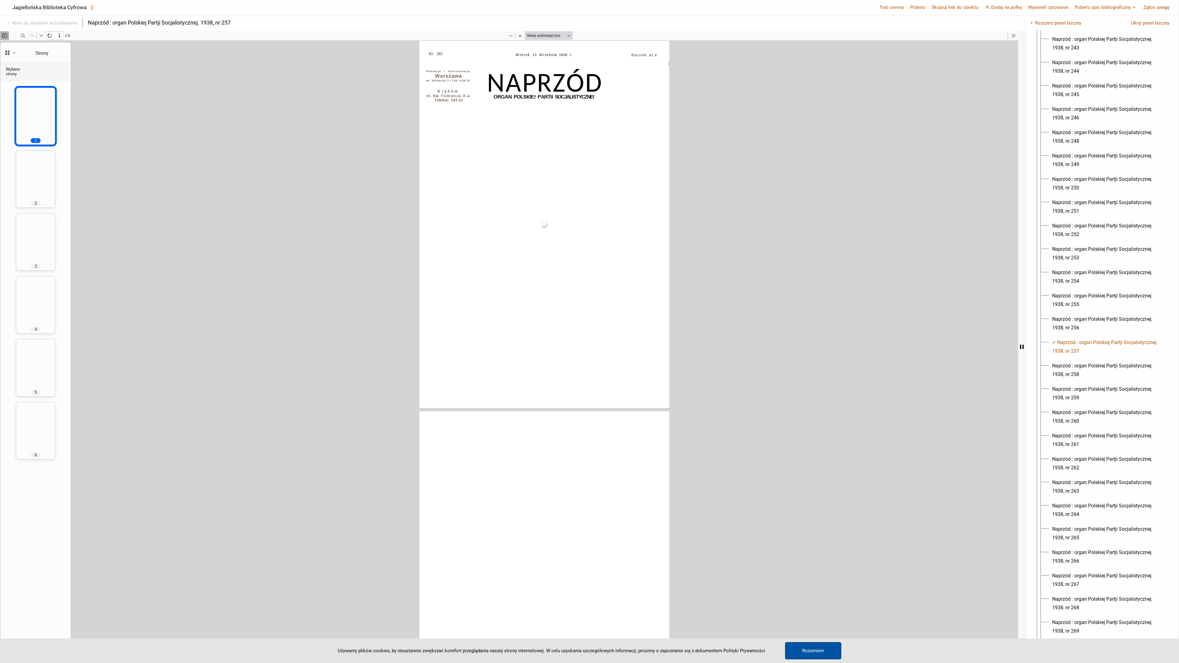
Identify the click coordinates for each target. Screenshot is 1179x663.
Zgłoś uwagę (1156, 7)
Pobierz (917, 7)
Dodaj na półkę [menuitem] (1006, 7)
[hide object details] (1021, 347)
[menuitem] (1107, 43)
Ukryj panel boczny (1150, 23)
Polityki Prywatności (744, 650)
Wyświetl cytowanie (1048, 7)
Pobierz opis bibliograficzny (1103, 7)
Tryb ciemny (891, 7)
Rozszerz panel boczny (1058, 23)
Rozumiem (813, 650)
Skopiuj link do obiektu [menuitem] (955, 7)
